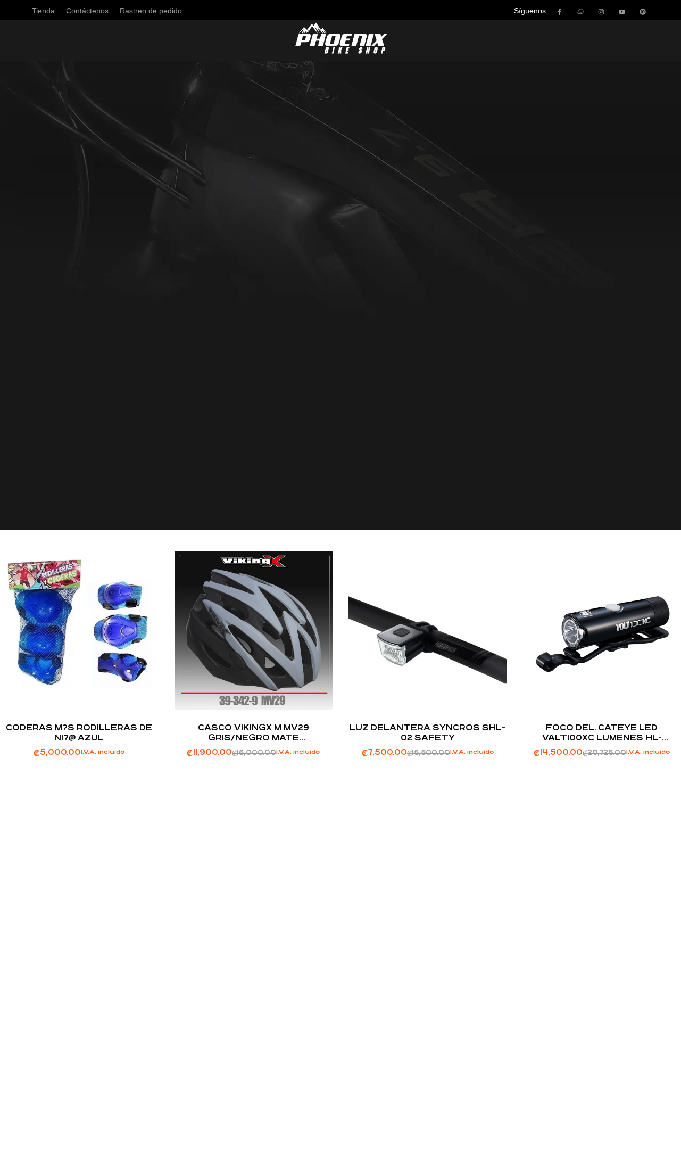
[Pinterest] (642, 11)
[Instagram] (601, 11)
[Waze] (580, 11)
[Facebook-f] (559, 11)
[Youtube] (622, 11)
